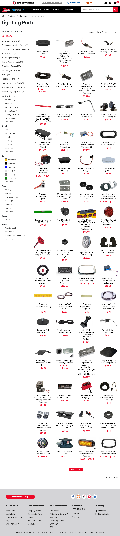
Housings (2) (9, 193)
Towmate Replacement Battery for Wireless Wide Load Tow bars (86, 88)
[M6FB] (108, 443)
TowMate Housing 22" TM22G (43, 221)
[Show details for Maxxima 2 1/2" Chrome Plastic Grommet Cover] (108, 296)
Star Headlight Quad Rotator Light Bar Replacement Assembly (42, 398)
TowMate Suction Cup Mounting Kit (108, 115)
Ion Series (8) (10, 232)
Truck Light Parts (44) (11, 70)
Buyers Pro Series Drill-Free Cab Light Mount (64, 425)
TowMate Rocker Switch (64, 221)
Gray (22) (11, 174)
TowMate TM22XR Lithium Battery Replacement (108, 280)
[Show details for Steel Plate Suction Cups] (65, 443)
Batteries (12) (10, 100)
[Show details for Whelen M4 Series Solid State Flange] (86, 270)
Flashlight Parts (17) (10, 79)
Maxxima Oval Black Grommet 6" (108, 143)
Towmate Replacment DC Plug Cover (86, 306)
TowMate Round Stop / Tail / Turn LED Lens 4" (108, 222)
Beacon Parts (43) (9, 53)
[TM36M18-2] (86, 212)
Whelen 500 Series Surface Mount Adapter (87, 453)
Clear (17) (11, 171)
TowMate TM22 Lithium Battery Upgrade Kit (87, 144)
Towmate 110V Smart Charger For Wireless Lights (86, 425)
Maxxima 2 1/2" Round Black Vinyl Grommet (43, 280)
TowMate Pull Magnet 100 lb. (42, 331)
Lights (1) (8, 208)
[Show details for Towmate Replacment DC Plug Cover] (86, 296)
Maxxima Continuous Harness (43, 170)
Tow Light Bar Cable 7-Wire (43, 85)
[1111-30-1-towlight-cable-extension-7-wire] (43, 76)
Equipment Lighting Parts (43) (15, 45)
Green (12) (12, 178)
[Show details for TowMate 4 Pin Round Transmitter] (86, 43)
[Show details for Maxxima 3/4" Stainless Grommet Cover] (65, 296)
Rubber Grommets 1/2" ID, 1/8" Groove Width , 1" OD (65, 253)
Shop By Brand (34, 510)
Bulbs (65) (6, 74)
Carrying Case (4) (11, 111)
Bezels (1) (8, 189)
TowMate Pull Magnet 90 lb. (108, 169)
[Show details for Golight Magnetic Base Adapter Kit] (108, 352)
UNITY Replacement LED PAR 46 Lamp (86, 252)
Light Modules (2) (11, 197)
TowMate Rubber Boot (43, 52)
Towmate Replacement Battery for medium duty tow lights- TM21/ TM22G (64, 57)
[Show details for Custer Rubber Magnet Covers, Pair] (86, 186)
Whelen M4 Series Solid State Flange (87, 279)
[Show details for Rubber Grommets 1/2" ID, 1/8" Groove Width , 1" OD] (65, 242)
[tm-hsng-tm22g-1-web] (43, 212)
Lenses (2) (8, 204)
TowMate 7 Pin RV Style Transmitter (108, 85)
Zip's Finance (100, 510)
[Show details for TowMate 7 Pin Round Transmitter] (65, 76)
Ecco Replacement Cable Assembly (65, 331)
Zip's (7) (8, 129)
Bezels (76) (9, 103)
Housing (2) (9, 201)
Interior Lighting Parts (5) (13, 91)
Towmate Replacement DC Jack (43, 196)
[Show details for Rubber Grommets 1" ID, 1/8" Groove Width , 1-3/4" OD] (108, 415)
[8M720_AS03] (108, 186)
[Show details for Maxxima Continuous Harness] (43, 160)
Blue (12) (11, 167)
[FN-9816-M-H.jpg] (43, 352)
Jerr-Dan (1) (9, 141)
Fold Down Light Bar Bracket (108, 251)
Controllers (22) (10, 118)
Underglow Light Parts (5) (13, 83)
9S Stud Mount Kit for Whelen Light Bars (65, 196)
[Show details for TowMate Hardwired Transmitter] (65, 134)
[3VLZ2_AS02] (43, 387)
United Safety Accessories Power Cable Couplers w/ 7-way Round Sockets (87, 334)
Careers (75, 517)
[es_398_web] (86, 106)
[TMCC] (108, 42)
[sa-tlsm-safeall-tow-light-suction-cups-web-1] (65, 106)
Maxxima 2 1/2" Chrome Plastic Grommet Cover (108, 306)
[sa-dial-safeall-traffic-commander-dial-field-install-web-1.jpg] (43, 443)
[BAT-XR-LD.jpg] (108, 270)
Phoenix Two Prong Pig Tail (86, 115)
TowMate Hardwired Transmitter (64, 144)
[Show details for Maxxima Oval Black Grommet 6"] (108, 134)
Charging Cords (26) (12, 115)
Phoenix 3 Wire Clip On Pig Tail (86, 169)
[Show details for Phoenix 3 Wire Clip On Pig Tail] (86, 160)
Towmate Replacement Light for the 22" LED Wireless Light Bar (43, 117)
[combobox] (97, 9)
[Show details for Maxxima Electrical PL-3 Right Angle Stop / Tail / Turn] (43, 242)
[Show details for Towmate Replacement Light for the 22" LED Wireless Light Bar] (43, 106)
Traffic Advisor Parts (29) (12, 62)
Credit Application (102, 514)
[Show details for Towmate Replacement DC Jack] (43, 186)
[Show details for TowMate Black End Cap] (65, 160)
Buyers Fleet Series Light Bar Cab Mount (43, 144)
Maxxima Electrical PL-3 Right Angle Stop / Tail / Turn (43, 252)
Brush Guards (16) (11, 107)
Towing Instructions (71, 3)
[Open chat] (105, 3)
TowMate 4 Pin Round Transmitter (86, 52)
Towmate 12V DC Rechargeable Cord (108, 50)
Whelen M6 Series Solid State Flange (108, 452)
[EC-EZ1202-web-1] (65, 270)
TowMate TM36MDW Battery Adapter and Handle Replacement (86, 224)
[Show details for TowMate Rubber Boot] (43, 43)
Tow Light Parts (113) (11, 66)
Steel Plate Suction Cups (65, 452)
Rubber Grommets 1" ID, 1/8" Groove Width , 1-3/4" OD (108, 425)
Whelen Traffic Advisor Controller (65, 396)
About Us (76, 513)
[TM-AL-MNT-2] (43, 415)
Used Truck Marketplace (52, 3)
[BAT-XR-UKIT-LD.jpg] (86, 134)
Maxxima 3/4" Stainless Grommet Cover (64, 306)
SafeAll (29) (9, 137)
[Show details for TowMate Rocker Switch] (65, 212)
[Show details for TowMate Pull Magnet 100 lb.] (43, 322)
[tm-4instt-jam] (108, 212)
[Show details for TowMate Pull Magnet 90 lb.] (108, 160)
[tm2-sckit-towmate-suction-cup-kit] (108, 106)
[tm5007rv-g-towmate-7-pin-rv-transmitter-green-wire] (108, 76)
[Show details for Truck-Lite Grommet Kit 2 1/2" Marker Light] (108, 387)
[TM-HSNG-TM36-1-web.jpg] (43, 296)
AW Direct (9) (10, 133)
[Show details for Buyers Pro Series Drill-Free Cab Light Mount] (65, 415)
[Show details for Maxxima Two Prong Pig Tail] (86, 387)
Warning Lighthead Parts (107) (15, 49)
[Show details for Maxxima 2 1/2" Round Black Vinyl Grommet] (43, 270)
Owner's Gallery (12, 524)
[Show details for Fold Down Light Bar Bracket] (108, 242)
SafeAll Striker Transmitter (108, 331)
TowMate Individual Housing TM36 (43, 306)
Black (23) (11, 163)
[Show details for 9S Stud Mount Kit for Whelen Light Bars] (65, 186)
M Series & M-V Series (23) (15, 235)
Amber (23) (12, 159)
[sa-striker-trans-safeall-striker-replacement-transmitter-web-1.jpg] (108, 322)
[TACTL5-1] (65, 387)
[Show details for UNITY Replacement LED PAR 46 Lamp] (86, 242)
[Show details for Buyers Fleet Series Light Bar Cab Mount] (43, 134)
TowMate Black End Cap (65, 169)
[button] (110, 3)
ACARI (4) (8, 144)
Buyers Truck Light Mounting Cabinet (64, 361)
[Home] (3, 16)
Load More (75, 470)
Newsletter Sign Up (20, 496)
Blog (8, 520)
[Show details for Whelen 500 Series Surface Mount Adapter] (86, 443)
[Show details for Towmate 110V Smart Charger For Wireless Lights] (86, 415)
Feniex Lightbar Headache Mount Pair (43, 362)
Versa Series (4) (10, 228)
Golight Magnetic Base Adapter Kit (108, 361)
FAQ (52, 527)
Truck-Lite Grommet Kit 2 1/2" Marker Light (108, 397)
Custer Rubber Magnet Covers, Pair (87, 196)
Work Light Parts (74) (11, 57)
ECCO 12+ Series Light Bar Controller (65, 280)
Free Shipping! (86, 3)
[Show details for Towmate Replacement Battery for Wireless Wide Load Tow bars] (86, 76)
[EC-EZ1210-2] (65, 322)
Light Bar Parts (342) (11, 41)
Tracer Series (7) (11, 239)
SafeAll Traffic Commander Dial (43, 452)
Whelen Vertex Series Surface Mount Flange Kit (108, 196)
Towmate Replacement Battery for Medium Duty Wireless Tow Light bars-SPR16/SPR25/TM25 (86, 367)
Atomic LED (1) (10, 148)
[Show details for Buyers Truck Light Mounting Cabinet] (65, 352)
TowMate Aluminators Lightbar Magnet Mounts (43, 426)
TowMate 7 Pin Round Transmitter (64, 85)
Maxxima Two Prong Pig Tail (86, 396)
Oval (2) (7, 219)
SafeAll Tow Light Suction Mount (64, 115)
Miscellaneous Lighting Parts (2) (16, 87)
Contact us (54, 510)
